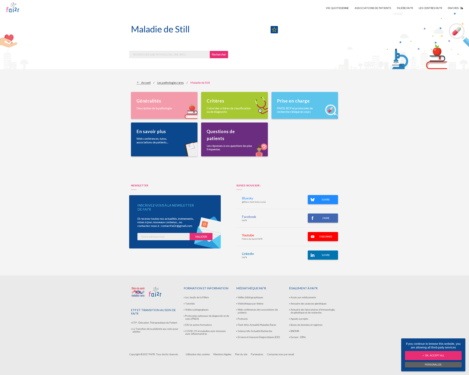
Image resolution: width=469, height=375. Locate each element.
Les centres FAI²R (430, 8)
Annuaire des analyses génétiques (308, 303)
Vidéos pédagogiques (196, 309)
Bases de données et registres (306, 324)
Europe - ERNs (298, 337)
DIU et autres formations (198, 324)
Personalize (433, 364)
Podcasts (243, 318)
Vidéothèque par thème (250, 303)
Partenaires (257, 354)
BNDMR (295, 331)
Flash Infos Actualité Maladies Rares (257, 324)
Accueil (146, 82)
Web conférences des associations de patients (258, 311)
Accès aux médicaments (303, 297)
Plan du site (241, 354)
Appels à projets (299, 318)
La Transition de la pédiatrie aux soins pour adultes (155, 330)
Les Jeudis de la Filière (197, 297)
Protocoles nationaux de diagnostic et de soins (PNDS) (207, 317)
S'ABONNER (325, 236)
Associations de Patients (373, 8)
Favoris (453, 8)
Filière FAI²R (405, 8)
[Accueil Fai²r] (22, 7)
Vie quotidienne (337, 8)
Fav (274, 29)
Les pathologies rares (170, 82)
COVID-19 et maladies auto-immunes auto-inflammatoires (205, 332)
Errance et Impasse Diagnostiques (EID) (259, 337)
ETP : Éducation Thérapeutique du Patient (154, 322)
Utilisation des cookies (198, 354)
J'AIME (325, 218)
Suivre (326, 255)
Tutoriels (190, 303)
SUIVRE (326, 199)
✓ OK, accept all (433, 355)
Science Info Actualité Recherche (255, 331)
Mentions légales (222, 354)
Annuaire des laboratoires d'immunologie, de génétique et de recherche (313, 311)
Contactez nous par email (280, 354)
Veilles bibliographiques (250, 297)
